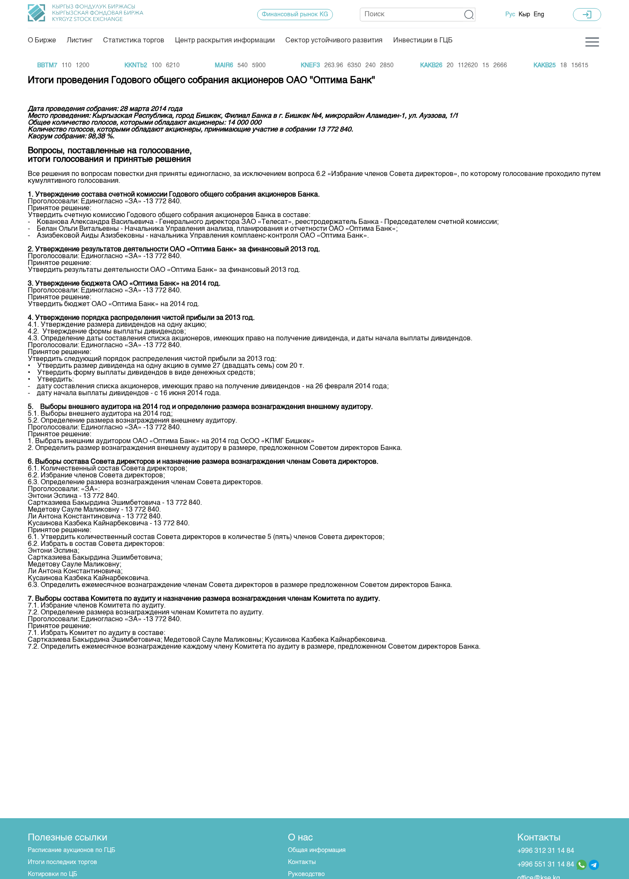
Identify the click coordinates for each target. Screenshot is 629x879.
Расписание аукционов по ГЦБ (71, 850)
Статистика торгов (133, 40)
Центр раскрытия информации (225, 40)
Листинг (79, 40)
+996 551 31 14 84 (545, 864)
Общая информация (317, 850)
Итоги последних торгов (62, 862)
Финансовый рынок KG (295, 15)
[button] (469, 14)
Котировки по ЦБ (52, 874)
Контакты (302, 862)
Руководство (306, 874)
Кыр (524, 15)
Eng (539, 15)
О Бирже (42, 40)
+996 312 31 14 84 (545, 851)
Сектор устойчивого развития (334, 40)
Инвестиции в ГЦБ (423, 40)
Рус (510, 15)
